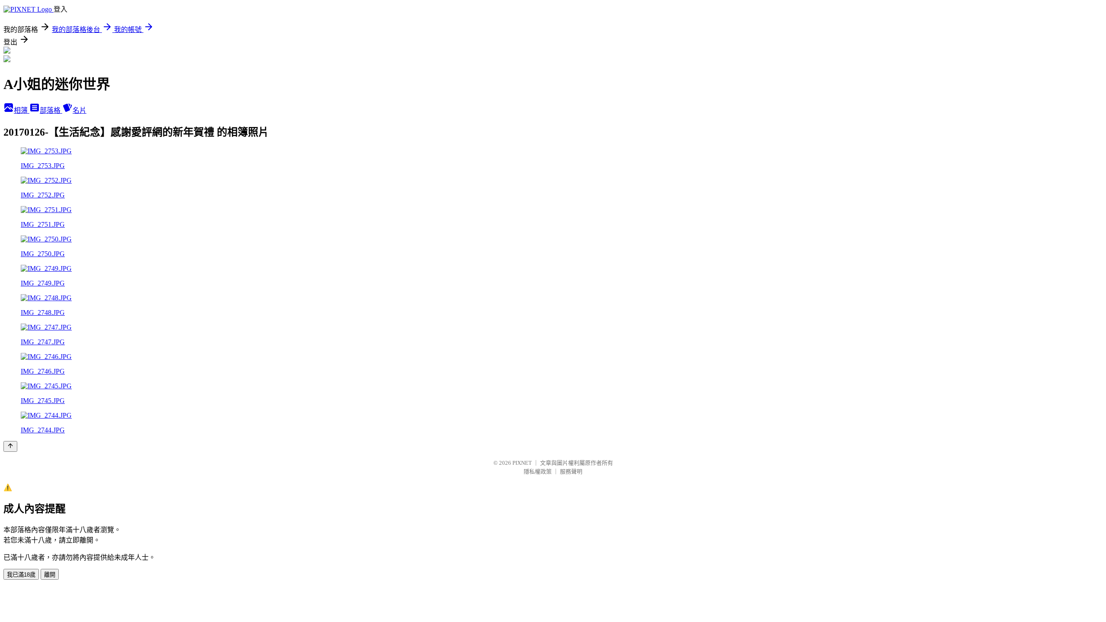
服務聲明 (571, 471)
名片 (79, 110)
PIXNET (522, 463)
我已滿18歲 (21, 574)
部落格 (51, 110)
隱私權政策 (538, 471)
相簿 (21, 110)
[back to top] (10, 446)
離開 (49, 574)
